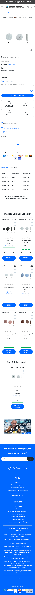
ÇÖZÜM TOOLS (11, 64)
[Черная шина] (9, 228)
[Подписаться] (30, 459)
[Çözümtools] (14, 6)
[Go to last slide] (6, 426)
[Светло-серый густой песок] (26, 275)
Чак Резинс (23, 12)
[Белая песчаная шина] (26, 228)
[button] (1, 2)
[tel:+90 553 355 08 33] (31, 7)
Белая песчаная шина (26, 241)
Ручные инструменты (13, 12)
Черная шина (9, 241)
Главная (3, 12)
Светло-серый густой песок (26, 288)
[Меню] (2, 7)
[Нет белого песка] (9, 275)
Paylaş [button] (5, 136)
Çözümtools (19, 586)
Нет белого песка (9, 287)
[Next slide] (29, 426)
